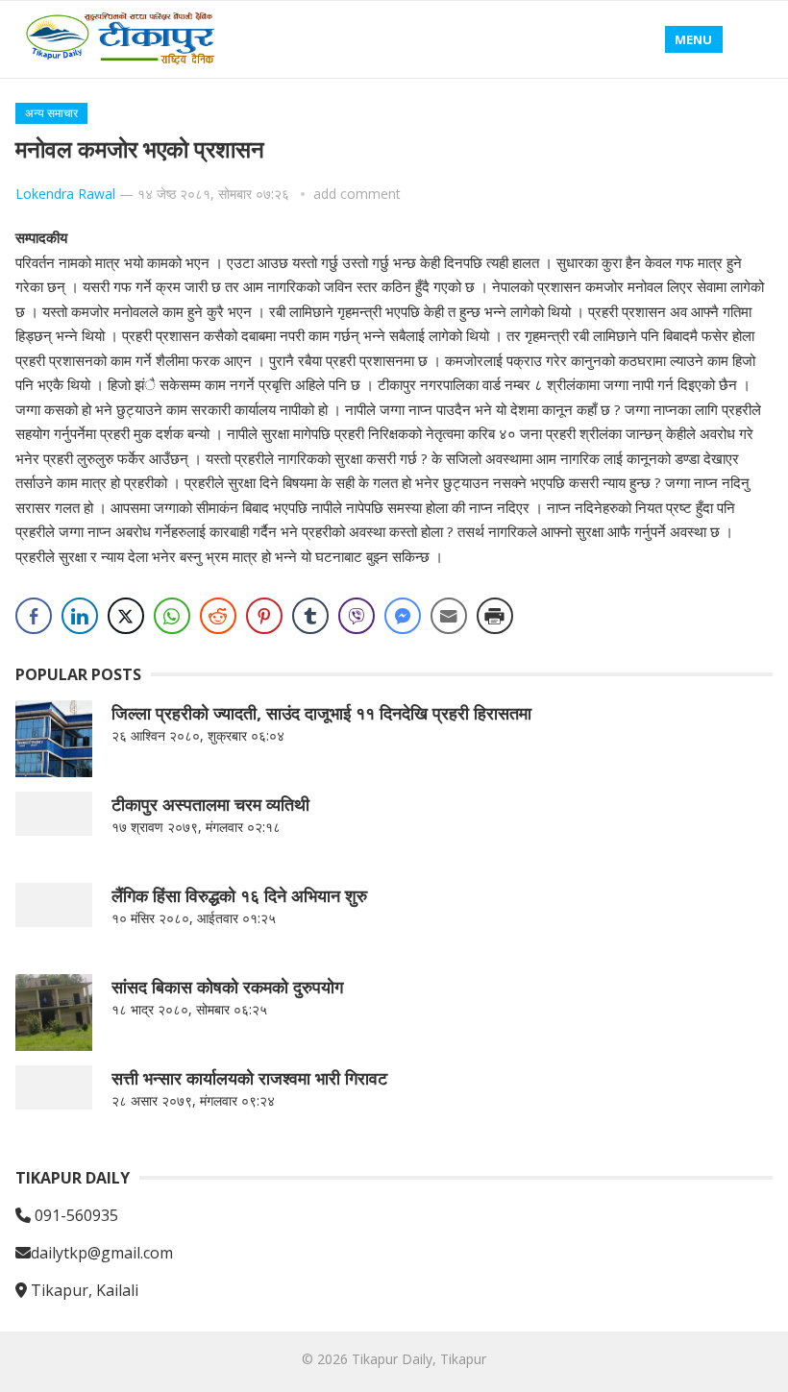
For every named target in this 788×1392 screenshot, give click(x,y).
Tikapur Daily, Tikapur (419, 1359)
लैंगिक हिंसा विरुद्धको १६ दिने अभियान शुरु (239, 895)
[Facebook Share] (33, 616)
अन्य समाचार (51, 113)
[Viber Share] (356, 616)
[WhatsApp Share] (172, 616)
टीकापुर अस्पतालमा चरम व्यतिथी (210, 804)
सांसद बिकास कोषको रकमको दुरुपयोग (227, 986)
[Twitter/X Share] (126, 616)
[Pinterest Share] (264, 616)
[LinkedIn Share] (80, 616)
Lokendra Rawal (65, 193)
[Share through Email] (449, 616)
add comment (357, 193)
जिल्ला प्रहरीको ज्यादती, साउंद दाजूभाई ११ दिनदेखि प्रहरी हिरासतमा (321, 712)
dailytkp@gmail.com (102, 1252)
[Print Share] (495, 616)
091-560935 (74, 1215)
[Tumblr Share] (310, 616)
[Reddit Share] (218, 616)
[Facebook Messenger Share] (402, 616)
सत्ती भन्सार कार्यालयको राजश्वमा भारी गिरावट (249, 1077)
